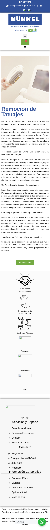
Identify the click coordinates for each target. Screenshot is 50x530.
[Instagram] (27, 418)
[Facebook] (23, 418)
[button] (25, 36)
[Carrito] (25, 42)
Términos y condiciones (12, 518)
